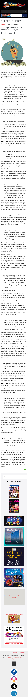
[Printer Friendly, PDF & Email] (24, 469)
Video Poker (11, 470)
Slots (8, 470)
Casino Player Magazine (13, 657)
